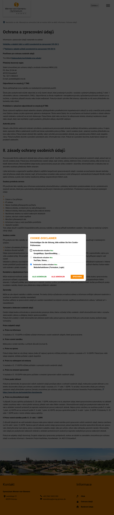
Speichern (77, 277)
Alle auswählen (39, 277)
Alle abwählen (58, 277)
